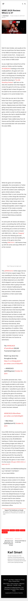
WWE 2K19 (11, 242)
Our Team (11, 579)
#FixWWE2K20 (6, 68)
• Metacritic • (21, 583)
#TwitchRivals (8, 348)
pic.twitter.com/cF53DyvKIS (13, 363)
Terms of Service (14, 583)
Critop (19, 585)
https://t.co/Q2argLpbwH (12, 361)
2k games (12, 530)
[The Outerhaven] (13, 3)
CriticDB (15, 585)
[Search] (25, 3)
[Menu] (3, 3)
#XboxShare (16, 413)
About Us (6, 579)
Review (17, 530)
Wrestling (23, 530)
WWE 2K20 (4, 532)
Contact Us (17, 579)
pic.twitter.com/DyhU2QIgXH (13, 416)
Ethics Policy (6, 583)
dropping (21, 233)
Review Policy (16, 581)
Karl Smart (5, 15)
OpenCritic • (10, 585)
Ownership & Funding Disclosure (12, 587)
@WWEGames (8, 271)
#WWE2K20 (11, 346)
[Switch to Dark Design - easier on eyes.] (23, 3)
